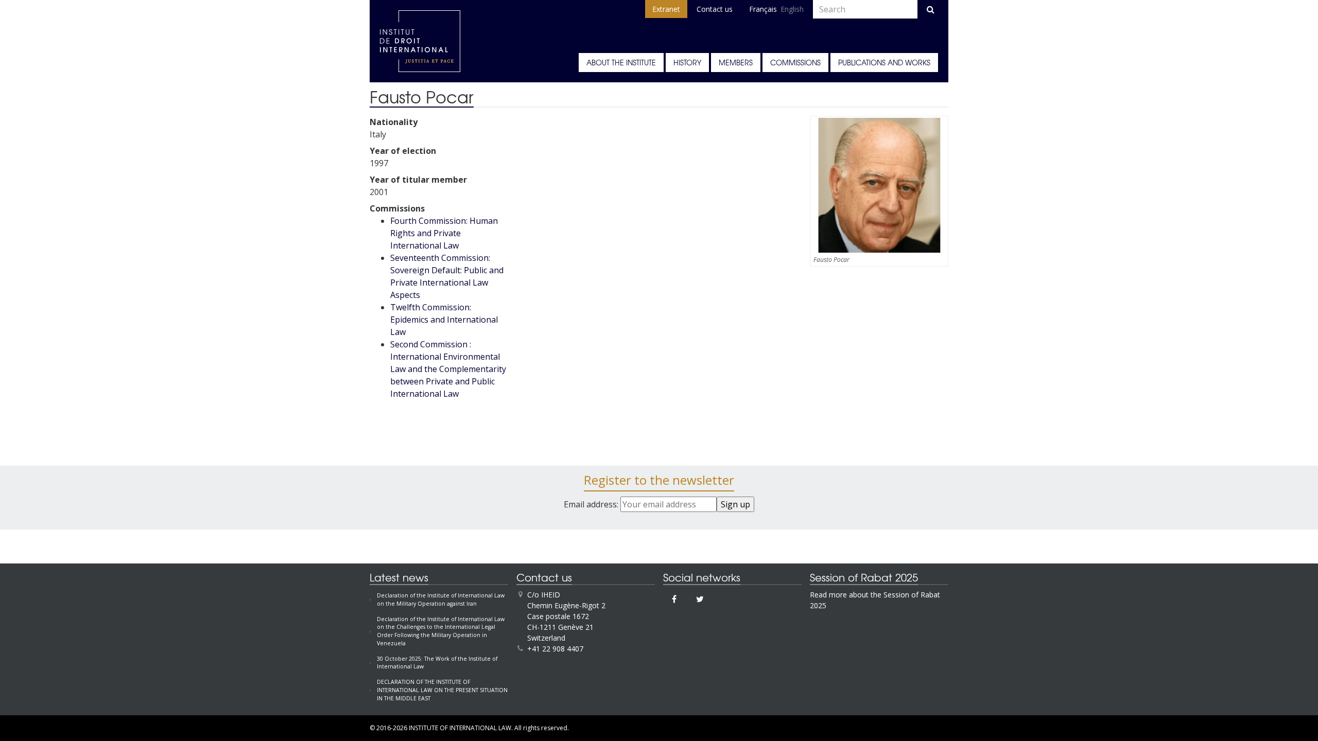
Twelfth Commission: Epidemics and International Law (444, 320)
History (687, 62)
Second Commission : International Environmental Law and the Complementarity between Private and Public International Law (448, 369)
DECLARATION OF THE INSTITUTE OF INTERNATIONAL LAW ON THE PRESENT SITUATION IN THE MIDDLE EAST (442, 690)
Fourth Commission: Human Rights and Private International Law (444, 233)
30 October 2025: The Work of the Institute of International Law (437, 663)
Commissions (795, 62)
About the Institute (621, 62)
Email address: (592, 504)
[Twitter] (700, 599)
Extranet (666, 9)
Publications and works (884, 62)
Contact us (715, 9)
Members (736, 62)
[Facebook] (674, 599)
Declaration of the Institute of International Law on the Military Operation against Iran (441, 599)
